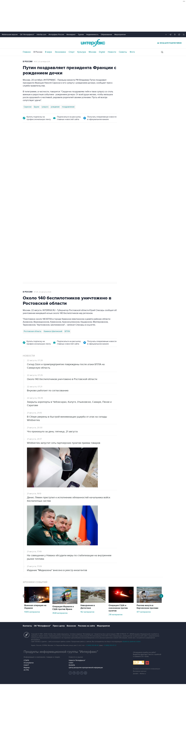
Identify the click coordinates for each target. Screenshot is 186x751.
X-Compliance (29, 663)
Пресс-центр (59, 626)
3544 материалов (59, 613)
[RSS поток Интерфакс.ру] (81, 673)
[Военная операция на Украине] (36, 602)
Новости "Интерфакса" (77, 660)
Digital (102, 52)
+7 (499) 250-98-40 (92, 645)
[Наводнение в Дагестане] (93, 602)
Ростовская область (32, 331)
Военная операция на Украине (35, 606)
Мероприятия (120, 34)
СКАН (71, 663)
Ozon (45, 196)
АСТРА (26, 670)
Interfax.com (41, 34)
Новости (112, 52)
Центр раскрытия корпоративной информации (86, 668)
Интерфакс (93, 43)
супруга (45, 107)
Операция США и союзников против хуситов (118, 608)
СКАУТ (26, 665)
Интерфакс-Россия (56, 34)
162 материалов (87, 612)
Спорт (72, 52)
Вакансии (71, 626)
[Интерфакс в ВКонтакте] (78, 673)
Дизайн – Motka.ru (139, 674)
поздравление (68, 107)
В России (38, 52)
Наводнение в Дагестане (87, 606)
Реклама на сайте (86, 626)
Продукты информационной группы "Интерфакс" (61, 652)
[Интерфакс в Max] (85, 673)
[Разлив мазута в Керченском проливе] (149, 602)
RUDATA (72, 665)
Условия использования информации (146, 669)
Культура (81, 52)
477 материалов (144, 612)
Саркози (27, 107)
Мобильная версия (10, 34)
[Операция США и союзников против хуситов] (121, 602)
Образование (106, 34)
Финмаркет (71, 34)
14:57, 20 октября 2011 (42, 62)
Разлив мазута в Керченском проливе (147, 606)
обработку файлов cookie (131, 642)
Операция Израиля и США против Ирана (63, 608)
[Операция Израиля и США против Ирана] (64, 603)
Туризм (81, 34)
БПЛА (71, 196)
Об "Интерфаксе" (27, 34)
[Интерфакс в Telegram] (74, 673)
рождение (55, 107)
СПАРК (26, 660)
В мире (48, 52)
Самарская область (32, 196)
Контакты (27, 626)
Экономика (60, 52)
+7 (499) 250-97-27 (110, 645)
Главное (27, 52)
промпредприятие (58, 196)
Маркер (26, 668)
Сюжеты (123, 52)
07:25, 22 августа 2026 (42, 292)
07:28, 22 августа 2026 (42, 140)
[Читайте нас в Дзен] (70, 673)
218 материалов (115, 614)
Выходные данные (139, 671)
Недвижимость (92, 34)
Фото (132, 52)
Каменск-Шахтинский (53, 331)
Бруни (36, 107)
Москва (92, 52)
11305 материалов (32, 612)
